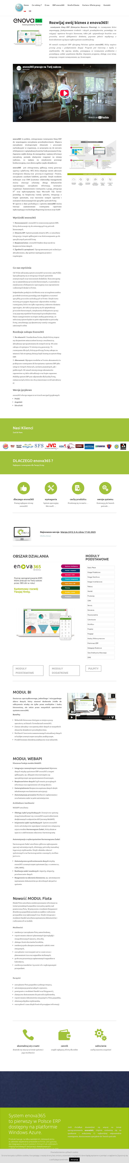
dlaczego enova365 (23, 499)
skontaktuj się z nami (28, 1045)
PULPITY (93, 668)
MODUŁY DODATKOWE (60, 670)
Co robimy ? (37, 5)
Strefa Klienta (73, 5)
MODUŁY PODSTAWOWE (25, 670)
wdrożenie (100, 1045)
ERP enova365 (58, 5)
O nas (47, 5)
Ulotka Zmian (45, 536)
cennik (64, 1045)
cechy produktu (78, 499)
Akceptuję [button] (74, 1159)
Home (26, 5)
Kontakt (107, 5)
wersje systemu (105, 499)
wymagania (51, 499)
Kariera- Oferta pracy (91, 5)
